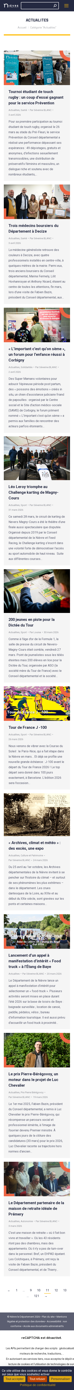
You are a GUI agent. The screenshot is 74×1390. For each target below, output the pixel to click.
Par (40, 110)
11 (47, 1290)
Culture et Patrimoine (32, 855)
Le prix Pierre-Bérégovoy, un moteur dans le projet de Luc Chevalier (33, 1080)
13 (65, 1290)
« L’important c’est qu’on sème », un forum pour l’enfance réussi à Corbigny (37, 354)
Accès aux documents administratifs (43, 1326)
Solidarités (26, 367)
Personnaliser (60, 1379)
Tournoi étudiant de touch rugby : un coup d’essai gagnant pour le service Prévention (36, 97)
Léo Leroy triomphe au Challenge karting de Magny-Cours (33, 492)
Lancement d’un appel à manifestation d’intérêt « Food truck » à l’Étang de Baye (35, 961)
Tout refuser (37, 1379)
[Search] (55, 5)
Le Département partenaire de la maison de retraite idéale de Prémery (36, 1208)
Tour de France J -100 (28, 727)
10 (38, 1290)
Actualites (14, 110)
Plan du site (48, 1316)
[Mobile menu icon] (66, 5)
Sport (24, 505)
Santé (24, 110)
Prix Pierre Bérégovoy (32, 1092)
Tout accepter (15, 1379)
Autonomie (27, 1221)
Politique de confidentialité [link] (38, 1385)
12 (56, 1290)
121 (36, 1296)
